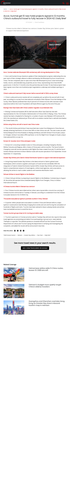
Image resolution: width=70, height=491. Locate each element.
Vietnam (20, 235)
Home (5, 9)
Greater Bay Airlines (29, 235)
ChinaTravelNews (39, 22)
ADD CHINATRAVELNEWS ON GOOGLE (35, 248)
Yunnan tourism (11, 235)
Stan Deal (40, 235)
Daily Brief (47, 235)
